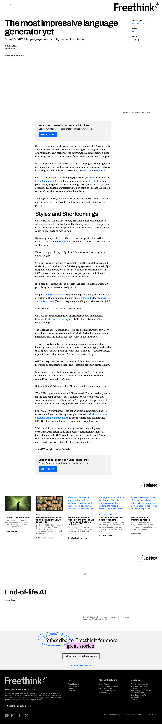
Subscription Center (79, 665)
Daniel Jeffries (11, 532)
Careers (71, 688)
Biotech (134, 699)
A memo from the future (17, 518)
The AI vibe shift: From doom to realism (111, 519)
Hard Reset (104, 684)
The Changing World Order (142, 691)
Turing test (66, 319)
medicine (86, 170)
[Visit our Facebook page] (20, 715)
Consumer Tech (137, 693)
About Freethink (74, 684)
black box (98, 181)
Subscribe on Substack (17, 706)
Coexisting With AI (140, 24)
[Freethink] (137, 6)
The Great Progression (108, 691)
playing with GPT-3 (52, 294)
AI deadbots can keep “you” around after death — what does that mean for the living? (81, 521)
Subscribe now (47, 135)
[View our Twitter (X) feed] (26, 715)
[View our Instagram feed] (13, 715)
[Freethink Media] (34, 680)
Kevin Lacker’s (52, 319)
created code (85, 297)
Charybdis (62, 198)
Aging (38, 515)
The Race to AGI (105, 515)
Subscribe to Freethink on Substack (81, 656)
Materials (135, 697)
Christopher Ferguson (77, 538)
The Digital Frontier (139, 686)
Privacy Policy (151, 715)
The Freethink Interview (108, 686)
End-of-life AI (25, 592)
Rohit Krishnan (105, 536)
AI (133, 32)
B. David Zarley (13, 46)
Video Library (104, 693)
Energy (134, 688)
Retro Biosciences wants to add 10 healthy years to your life (49, 520)
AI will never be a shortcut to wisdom (140, 519)
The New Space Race (139, 695)
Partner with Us (74, 686)
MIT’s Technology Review (48, 181)
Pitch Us (71, 691)
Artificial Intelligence (139, 684)
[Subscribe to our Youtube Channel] (7, 715)
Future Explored (105, 688)
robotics (100, 170)
